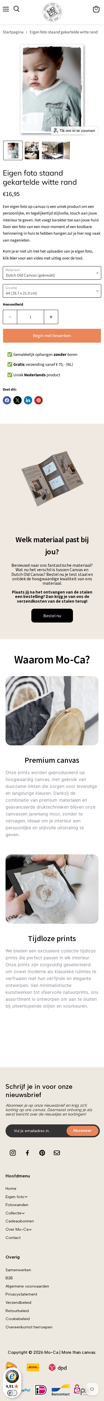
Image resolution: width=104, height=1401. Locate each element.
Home (11, 1188)
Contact (13, 1237)
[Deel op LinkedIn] (28, 400)
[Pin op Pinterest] (38, 400)
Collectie (14, 1213)
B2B (9, 1278)
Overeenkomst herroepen (29, 1327)
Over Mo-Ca (17, 1229)
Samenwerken (18, 1270)
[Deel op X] (17, 400)
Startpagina (13, 32)
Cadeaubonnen (20, 1221)
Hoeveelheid (13, 305)
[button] (13, 150)
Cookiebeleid (18, 1319)
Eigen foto (15, 1197)
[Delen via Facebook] (7, 400)
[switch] (12, 1393)
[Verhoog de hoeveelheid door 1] (51, 317)
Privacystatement (21, 1294)
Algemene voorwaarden (27, 1286)
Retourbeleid (17, 1311)
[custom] (13, 1153)
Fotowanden (17, 1205)
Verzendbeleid (18, 1302)
